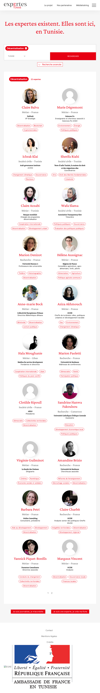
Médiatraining (82, 5)
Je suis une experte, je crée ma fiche (70, 611)
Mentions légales (49, 636)
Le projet (48, 5)
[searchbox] (49, 48)
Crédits (50, 642)
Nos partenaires (64, 5)
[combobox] (50, 48)
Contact (49, 630)
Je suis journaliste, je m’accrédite (28, 611)
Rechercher (73, 56)
